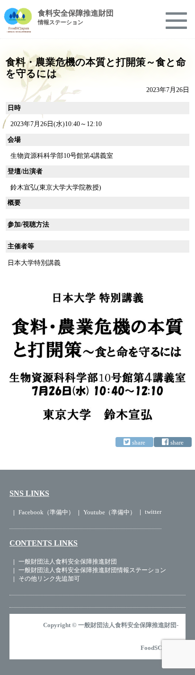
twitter (153, 511)
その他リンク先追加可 (49, 578)
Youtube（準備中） (109, 512)
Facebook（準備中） (46, 512)
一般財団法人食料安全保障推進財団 (67, 561)
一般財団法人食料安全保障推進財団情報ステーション (92, 570)
